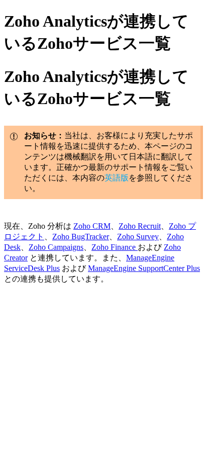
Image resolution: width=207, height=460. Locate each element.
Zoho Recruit (140, 226)
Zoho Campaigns (56, 247)
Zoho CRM (92, 226)
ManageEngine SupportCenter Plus (144, 268)
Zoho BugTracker (80, 236)
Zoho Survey (138, 236)
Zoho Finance (114, 247)
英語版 (117, 177)
